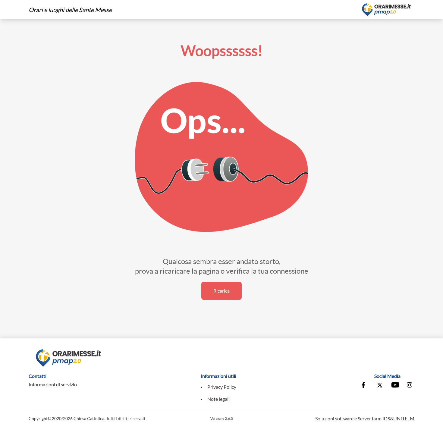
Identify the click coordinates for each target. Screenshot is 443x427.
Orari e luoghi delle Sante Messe (70, 9)
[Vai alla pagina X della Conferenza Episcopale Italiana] (379, 385)
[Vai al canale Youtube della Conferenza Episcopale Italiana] (394, 385)
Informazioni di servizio (53, 384)
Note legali (218, 399)
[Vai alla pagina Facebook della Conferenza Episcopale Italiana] (364, 385)
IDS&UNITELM (398, 418)
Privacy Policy (221, 387)
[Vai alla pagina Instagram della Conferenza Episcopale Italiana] (409, 385)
